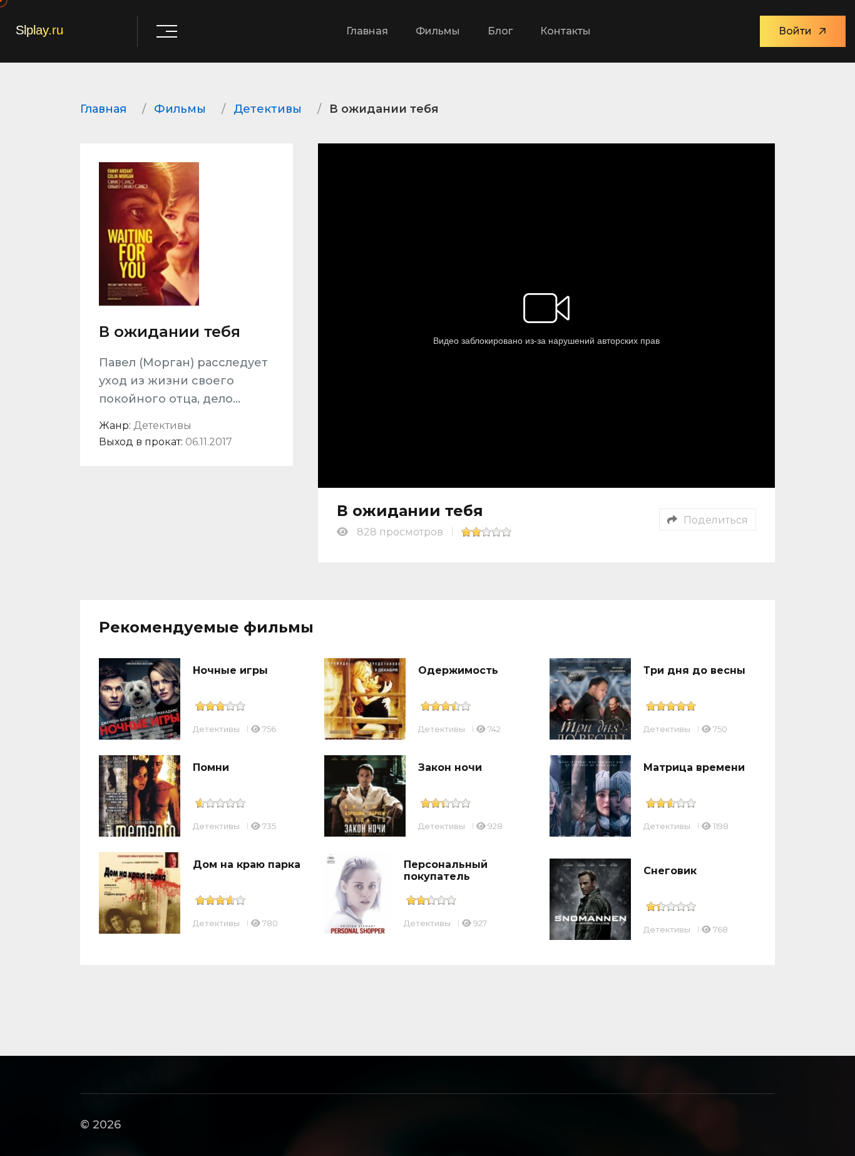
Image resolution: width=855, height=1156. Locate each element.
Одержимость (458, 670)
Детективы (216, 729)
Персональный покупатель (446, 870)
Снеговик (670, 871)
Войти (795, 31)
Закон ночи (450, 767)
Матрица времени (694, 767)
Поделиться (715, 520)
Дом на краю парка (246, 864)
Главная (367, 31)
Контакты (565, 31)
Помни (211, 767)
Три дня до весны (694, 670)
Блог (500, 31)
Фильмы (438, 31)
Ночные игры (230, 670)
